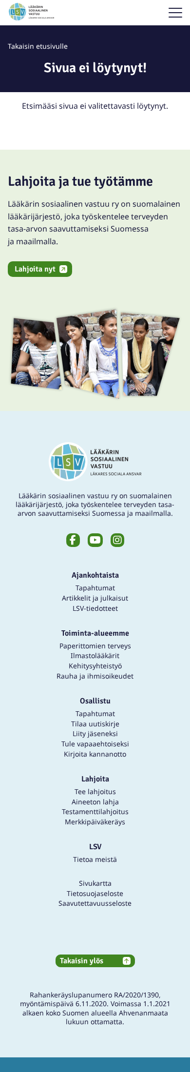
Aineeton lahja (95, 801)
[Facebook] (73, 540)
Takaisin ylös (81, 961)
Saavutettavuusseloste (95, 903)
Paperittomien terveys (95, 645)
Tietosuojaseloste (95, 893)
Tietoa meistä (95, 859)
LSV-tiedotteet (95, 608)
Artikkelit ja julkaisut (95, 598)
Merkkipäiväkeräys (95, 821)
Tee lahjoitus (95, 791)
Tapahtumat (95, 587)
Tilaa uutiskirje (95, 723)
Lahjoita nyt (35, 269)
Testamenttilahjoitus (95, 811)
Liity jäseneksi (95, 733)
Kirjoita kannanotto (95, 754)
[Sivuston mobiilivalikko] (175, 12)
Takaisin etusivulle (38, 46)
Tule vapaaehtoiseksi (95, 743)
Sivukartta (95, 883)
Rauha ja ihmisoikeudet (95, 676)
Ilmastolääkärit (95, 655)
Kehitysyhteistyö (95, 665)
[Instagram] (117, 540)
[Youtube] (95, 540)
